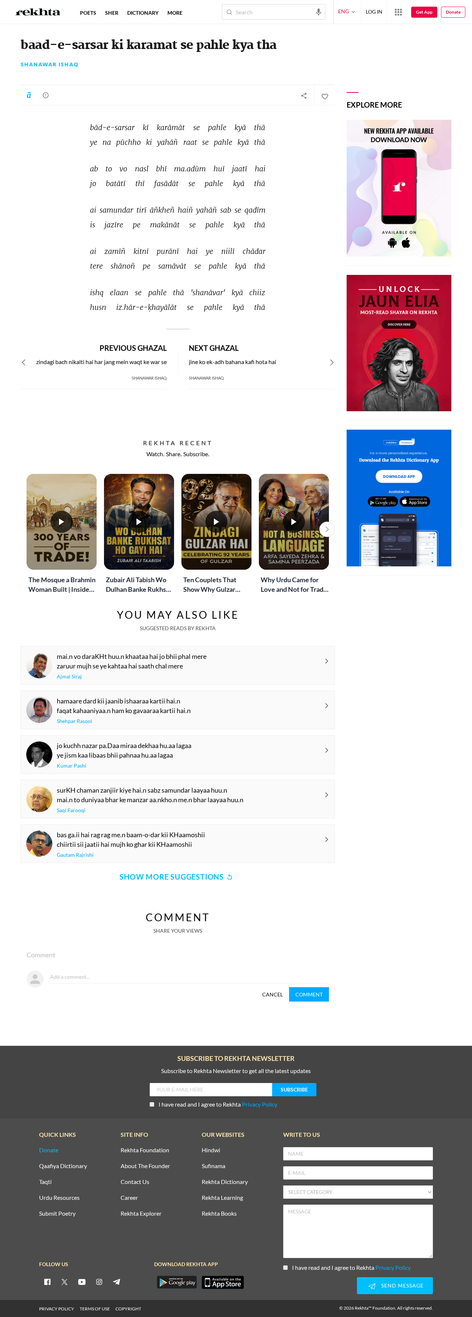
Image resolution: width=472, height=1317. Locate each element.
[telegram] (116, 1282)
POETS (88, 13)
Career (129, 1198)
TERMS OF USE (95, 1308)
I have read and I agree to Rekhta (218, 1104)
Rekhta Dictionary (225, 1182)
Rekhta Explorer (141, 1214)
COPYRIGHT (128, 1308)
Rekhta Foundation (145, 1150)
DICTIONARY (143, 13)
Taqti (45, 1182)
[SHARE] (304, 95)
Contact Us (135, 1182)
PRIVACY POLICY (56, 1308)
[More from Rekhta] (398, 11)
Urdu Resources (59, 1198)
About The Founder (145, 1166)
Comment (309, 994)
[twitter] (64, 1282)
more (175, 13)
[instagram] (99, 1282)
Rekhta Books (219, 1214)
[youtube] (82, 1282)
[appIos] (223, 1282)
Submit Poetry (57, 1214)
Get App (424, 12)
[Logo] (38, 13)
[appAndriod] (177, 1282)
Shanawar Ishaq (50, 64)
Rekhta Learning (222, 1198)
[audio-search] (318, 11)
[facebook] (47, 1282)
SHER (111, 13)
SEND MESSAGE (402, 1285)
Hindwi (211, 1150)
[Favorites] (324, 95)
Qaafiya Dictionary (63, 1166)
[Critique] (46, 95)
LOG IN (374, 11)
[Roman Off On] (29, 95)
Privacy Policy (259, 1104)
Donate (453, 12)
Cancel (272, 994)
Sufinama (213, 1166)
